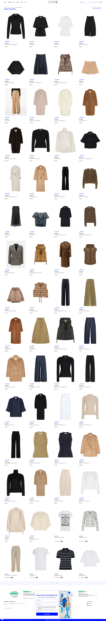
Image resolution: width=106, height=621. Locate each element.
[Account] (93, 2)
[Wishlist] (96, 2)
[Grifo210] (53, 3)
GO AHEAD (47, 614)
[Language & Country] (101, 2)
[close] (4, 620)
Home (5, 7)
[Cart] (98, 2)
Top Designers (12, 7)
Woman (8, 7)
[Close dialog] (69, 593)
